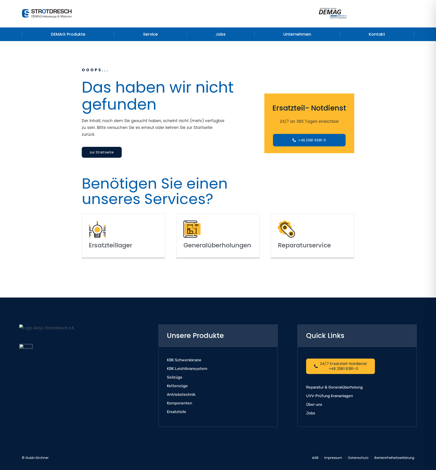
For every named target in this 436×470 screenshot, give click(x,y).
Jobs (220, 34)
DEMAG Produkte (68, 34)
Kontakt (377, 34)
